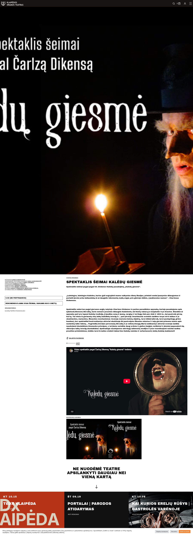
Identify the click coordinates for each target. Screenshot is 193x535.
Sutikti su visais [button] (184, 531)
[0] (179, 3)
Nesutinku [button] (174, 531)
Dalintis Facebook (76, 338)
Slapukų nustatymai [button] (162, 531)
